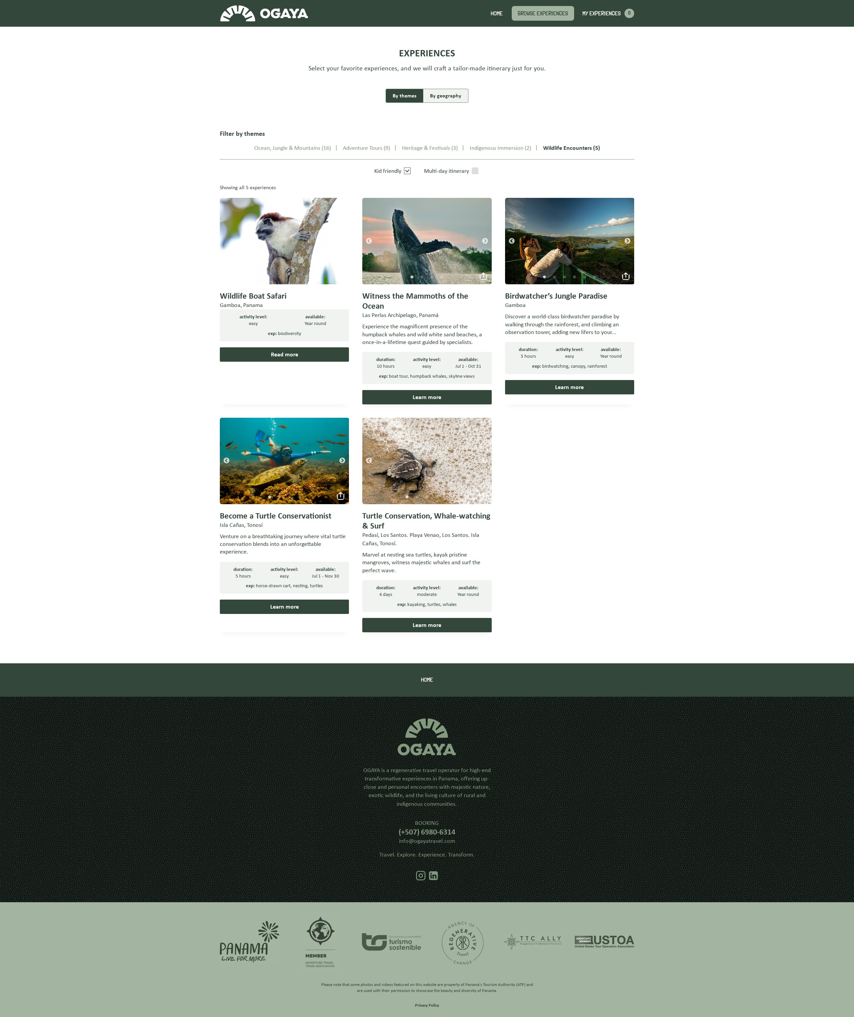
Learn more (427, 397)
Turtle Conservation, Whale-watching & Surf (426, 521)
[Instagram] (421, 875)
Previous (369, 241)
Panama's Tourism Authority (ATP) (495, 984)
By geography (445, 95)
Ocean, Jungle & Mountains (287, 147)
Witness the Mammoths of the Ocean (415, 301)
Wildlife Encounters (567, 147)
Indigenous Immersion (496, 147)
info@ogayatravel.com (427, 840)
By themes (404, 95)
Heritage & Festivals (426, 147)
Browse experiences (543, 13)
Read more (284, 354)
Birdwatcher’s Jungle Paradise (556, 296)
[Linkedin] (433, 875)
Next (485, 241)
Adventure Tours (362, 147)
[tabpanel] (427, 241)
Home (497, 13)
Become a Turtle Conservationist (276, 516)
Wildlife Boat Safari (253, 296)
